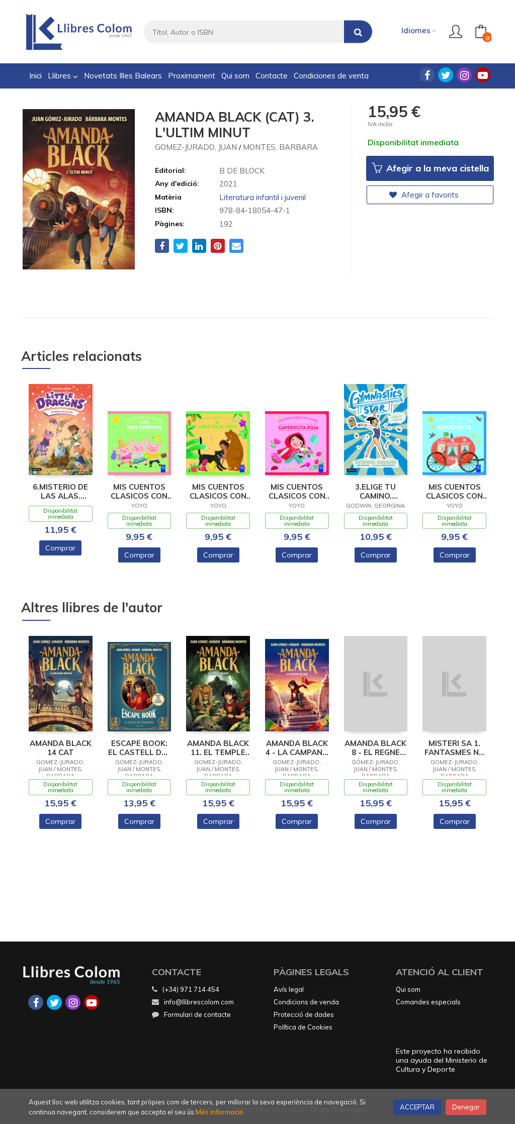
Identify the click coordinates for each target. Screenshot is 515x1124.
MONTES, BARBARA (280, 147)
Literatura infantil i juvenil (262, 197)
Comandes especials (428, 1002)
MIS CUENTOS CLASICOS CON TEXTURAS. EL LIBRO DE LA (218, 492)
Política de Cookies (303, 1027)
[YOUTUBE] (482, 74)
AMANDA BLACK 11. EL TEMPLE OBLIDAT (218, 748)
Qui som (408, 989)
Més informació (219, 1112)
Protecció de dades (304, 1014)
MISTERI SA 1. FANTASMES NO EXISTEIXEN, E (454, 748)
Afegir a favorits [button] (429, 195)
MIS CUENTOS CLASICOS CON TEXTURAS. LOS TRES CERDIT (139, 492)
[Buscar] (358, 32)
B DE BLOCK (242, 170)
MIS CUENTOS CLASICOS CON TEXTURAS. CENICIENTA (454, 492)
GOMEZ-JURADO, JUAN (196, 147)
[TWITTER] (445, 74)
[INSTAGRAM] (464, 74)
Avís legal (289, 989)
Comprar (60, 547)
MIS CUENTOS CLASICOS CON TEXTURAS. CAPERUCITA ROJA (297, 492)
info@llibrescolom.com (199, 1002)
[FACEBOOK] (427, 74)
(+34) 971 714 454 (190, 989)
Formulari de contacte (197, 1014)
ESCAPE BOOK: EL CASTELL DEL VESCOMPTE (139, 748)
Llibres (60, 75)
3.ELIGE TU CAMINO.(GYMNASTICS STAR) (375, 492)
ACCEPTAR (417, 1107)
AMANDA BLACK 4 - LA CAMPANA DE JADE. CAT (297, 748)
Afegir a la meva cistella (436, 168)
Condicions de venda (306, 1002)
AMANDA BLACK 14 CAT (61, 748)
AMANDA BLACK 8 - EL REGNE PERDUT (375, 748)
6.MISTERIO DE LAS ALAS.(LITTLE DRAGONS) (60, 492)
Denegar (466, 1107)
